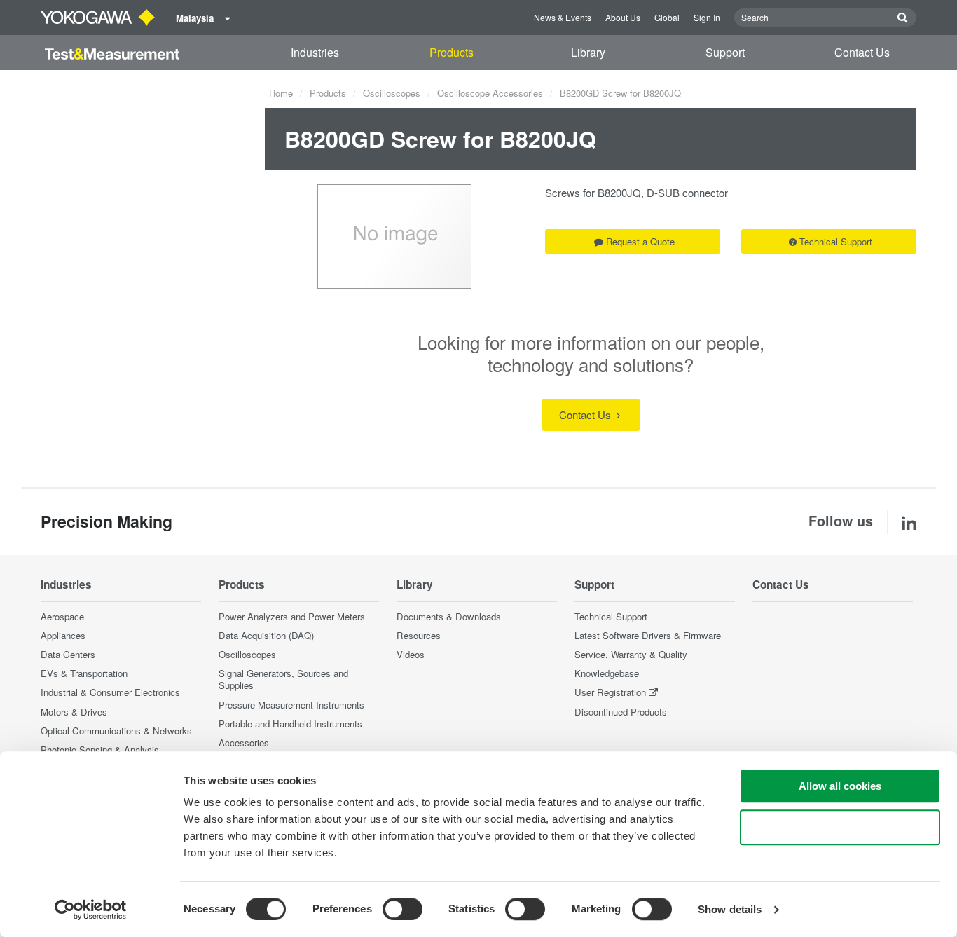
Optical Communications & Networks (116, 730)
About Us (622, 17)
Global (667, 17)
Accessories (244, 742)
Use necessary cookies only (840, 827)
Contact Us (862, 52)
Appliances (63, 635)
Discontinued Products (620, 711)
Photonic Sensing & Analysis (100, 749)
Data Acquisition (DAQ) (266, 635)
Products (451, 52)
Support (725, 52)
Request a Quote (640, 241)
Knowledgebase (606, 673)
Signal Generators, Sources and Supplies (283, 679)
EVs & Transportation (84, 673)
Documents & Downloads (449, 616)
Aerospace (62, 616)
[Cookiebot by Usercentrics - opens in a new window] (90, 909)
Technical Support (835, 241)
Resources (419, 635)
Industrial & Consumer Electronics (110, 692)
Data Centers (68, 654)
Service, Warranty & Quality (630, 654)
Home (281, 93)
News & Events (562, 17)
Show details (730, 909)
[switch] (402, 909)
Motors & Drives (74, 711)
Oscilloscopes (391, 93)
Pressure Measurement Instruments (291, 704)
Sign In (707, 17)
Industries (315, 52)
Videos (411, 654)
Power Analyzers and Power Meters (292, 616)
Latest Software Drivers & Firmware (647, 635)
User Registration (610, 692)
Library (588, 52)
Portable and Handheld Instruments (290, 723)
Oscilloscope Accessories (490, 93)
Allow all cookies (840, 786)
